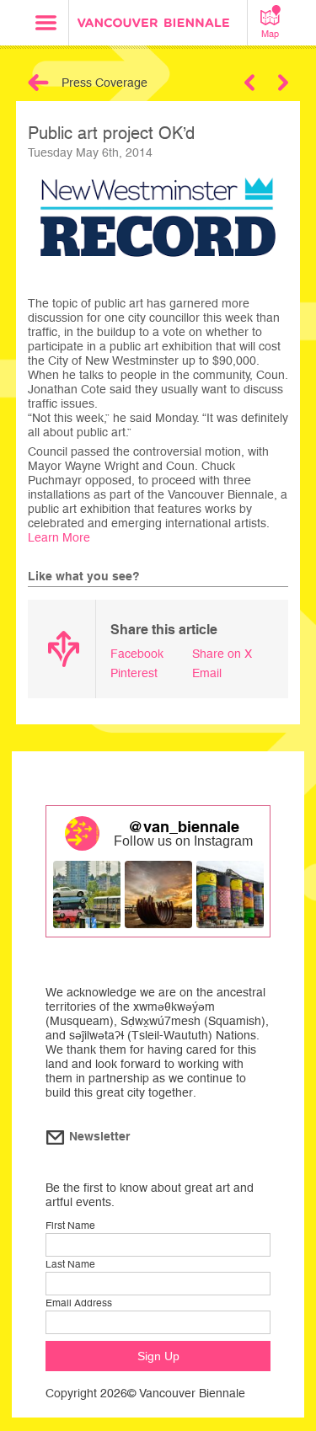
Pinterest (134, 673)
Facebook (136, 653)
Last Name (70, 1264)
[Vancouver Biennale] (158, 25)
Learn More (59, 537)
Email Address (79, 1303)
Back (38, 82)
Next (283, 82)
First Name (70, 1225)
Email (207, 673)
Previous (249, 82)
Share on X (222, 653)
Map (270, 34)
